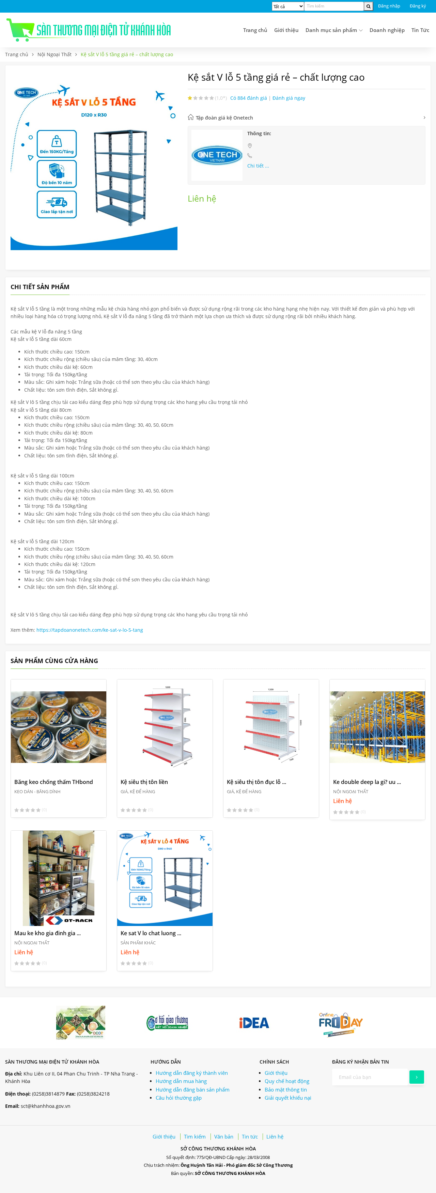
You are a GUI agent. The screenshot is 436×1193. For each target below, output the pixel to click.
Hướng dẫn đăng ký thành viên (192, 1072)
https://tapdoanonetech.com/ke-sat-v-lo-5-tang (89, 630)
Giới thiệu (286, 30)
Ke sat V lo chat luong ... (151, 933)
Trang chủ (255, 30)
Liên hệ (274, 1136)
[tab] (306, 117)
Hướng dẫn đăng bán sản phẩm (193, 1089)
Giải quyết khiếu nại (288, 1097)
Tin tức (250, 1136)
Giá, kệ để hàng (138, 791)
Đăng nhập (389, 6)
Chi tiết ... (258, 165)
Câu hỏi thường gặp (179, 1097)
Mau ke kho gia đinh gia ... (47, 933)
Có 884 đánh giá (249, 98)
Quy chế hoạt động (287, 1081)
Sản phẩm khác (138, 943)
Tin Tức (420, 30)
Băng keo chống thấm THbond (53, 782)
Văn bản (223, 1136)
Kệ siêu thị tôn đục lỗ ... (256, 782)
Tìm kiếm (195, 1136)
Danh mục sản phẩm (332, 30)
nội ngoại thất (54, 54)
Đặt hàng (38, 764)
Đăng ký (418, 6)
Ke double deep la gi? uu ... (367, 782)
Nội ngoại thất (350, 791)
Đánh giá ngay (288, 98)
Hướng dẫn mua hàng (181, 1081)
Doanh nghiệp (387, 30)
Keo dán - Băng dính (37, 791)
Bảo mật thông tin (286, 1089)
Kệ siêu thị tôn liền (144, 782)
